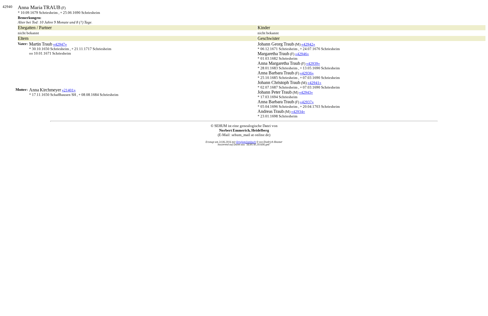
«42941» (314, 83)
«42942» (308, 44)
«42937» (307, 102)
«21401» (69, 90)
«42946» (302, 54)
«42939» (313, 63)
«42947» (60, 44)
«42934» (298, 111)
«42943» (306, 92)
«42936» (307, 73)
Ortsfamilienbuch (246, 142)
